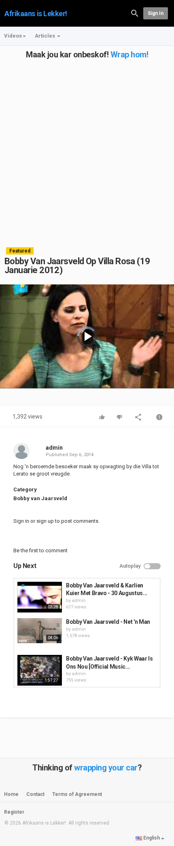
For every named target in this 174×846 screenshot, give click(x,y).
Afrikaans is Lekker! (35, 13)
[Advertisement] (87, 146)
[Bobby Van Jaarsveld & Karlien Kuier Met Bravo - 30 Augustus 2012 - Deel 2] (39, 597)
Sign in (155, 13)
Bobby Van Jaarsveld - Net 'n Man (108, 622)
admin (54, 447)
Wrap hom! (129, 54)
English (151, 838)
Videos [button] (13, 36)
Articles (45, 36)
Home (11, 794)
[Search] (135, 13)
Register (14, 812)
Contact (35, 794)
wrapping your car (106, 767)
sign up (45, 521)
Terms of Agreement (77, 794)
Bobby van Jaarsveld (40, 498)
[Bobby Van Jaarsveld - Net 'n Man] (39, 630)
